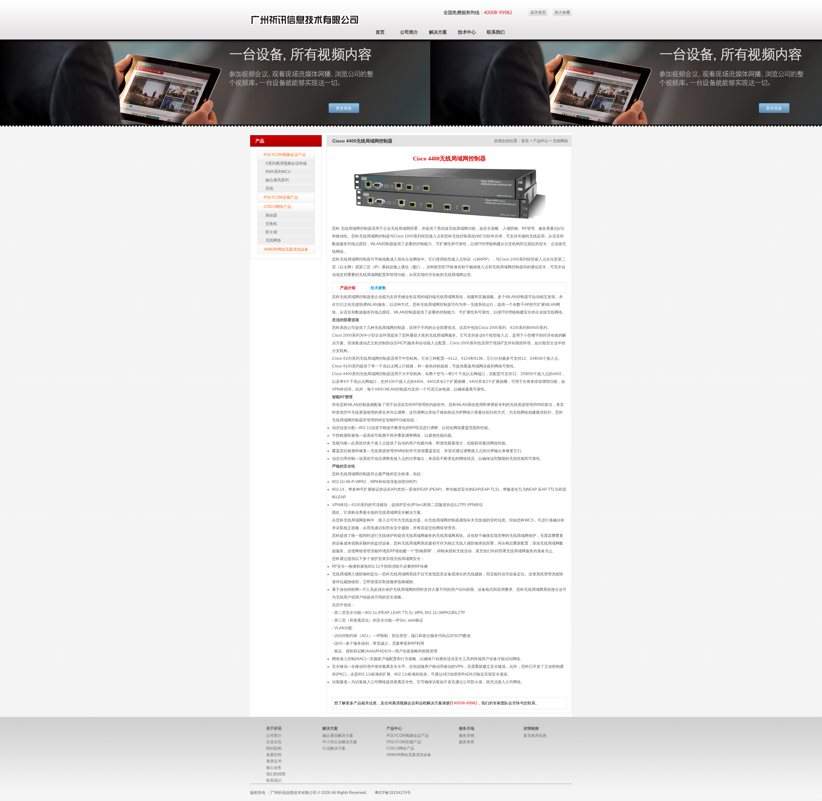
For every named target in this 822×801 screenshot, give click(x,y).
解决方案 (438, 32)
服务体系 (466, 742)
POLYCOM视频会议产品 (285, 154)
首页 (380, 32)
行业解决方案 (333, 748)
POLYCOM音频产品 (281, 197)
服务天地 (466, 728)
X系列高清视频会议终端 (286, 163)
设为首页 (538, 12)
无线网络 (273, 240)
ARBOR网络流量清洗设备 (286, 249)
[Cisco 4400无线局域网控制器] (449, 219)
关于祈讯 (274, 728)
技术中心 (467, 32)
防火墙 (271, 232)
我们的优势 (275, 774)
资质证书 (274, 761)
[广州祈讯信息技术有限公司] (304, 24)
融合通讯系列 (277, 180)
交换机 (271, 223)
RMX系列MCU (278, 171)
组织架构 (274, 748)
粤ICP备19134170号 (393, 792)
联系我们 (496, 32)
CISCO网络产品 (277, 206)
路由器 (271, 215)
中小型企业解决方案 (339, 742)
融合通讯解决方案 (337, 735)
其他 (269, 188)
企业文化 (274, 742)
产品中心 (540, 141)
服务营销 (466, 735)
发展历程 (274, 755)
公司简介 (409, 32)
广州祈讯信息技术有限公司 (293, 792)
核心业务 (274, 767)
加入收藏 (562, 12)
